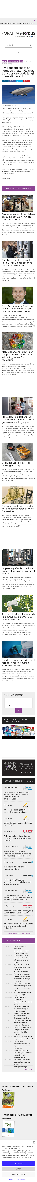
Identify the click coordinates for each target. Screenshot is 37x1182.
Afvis (18, 1169)
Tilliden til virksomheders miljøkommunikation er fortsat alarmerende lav (18, 617)
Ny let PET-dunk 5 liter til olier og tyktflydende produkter (17, 811)
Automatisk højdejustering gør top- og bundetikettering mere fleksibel (17, 838)
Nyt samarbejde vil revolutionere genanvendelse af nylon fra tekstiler (18, 509)
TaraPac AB (8, 805)
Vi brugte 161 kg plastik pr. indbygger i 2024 (16, 464)
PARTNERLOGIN (30, 23)
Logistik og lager (13, 61)
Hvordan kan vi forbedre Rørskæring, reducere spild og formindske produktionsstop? (17, 853)
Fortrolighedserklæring (20, 1179)
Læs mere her (26, 772)
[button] (34, 1143)
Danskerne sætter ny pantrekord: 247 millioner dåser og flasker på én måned (17, 263)
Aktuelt (4, 61)
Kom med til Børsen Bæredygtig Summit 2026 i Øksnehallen (18, 912)
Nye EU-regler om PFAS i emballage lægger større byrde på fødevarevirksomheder (18, 309)
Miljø (21, 61)
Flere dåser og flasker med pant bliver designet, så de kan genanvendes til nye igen (18, 420)
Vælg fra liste (18, 1174)
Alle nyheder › (29, 1069)
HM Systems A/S (9, 831)
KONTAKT (12, 23)
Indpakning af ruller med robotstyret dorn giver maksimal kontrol (18, 571)
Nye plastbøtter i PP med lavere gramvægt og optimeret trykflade (18, 926)
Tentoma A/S (8, 862)
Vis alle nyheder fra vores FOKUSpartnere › (20, 933)
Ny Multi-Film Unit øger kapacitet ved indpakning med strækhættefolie (17, 882)
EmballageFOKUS (18, 34)
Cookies (11, 1179)
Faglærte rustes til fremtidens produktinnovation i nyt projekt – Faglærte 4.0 (18, 217)
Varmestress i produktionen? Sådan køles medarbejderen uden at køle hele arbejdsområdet (16, 795)
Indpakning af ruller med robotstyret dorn (14, 868)
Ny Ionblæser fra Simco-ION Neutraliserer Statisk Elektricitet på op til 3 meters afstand (18, 897)
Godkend (19, 1163)
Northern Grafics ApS (11, 787)
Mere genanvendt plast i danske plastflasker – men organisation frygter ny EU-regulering (18, 356)
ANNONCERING (20, 23)
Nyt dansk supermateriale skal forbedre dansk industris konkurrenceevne (18, 663)
